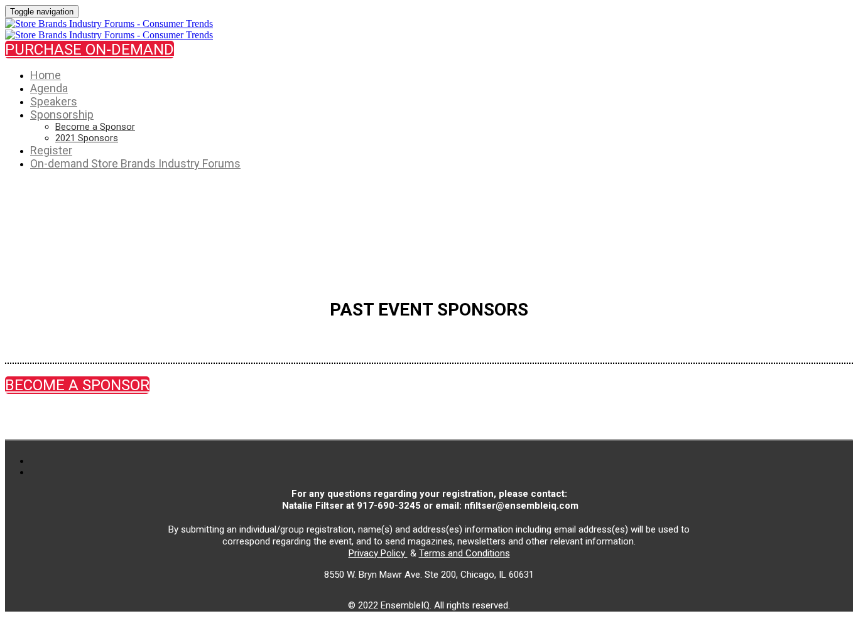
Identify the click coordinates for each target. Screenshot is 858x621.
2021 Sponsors (86, 138)
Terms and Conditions (464, 553)
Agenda (49, 88)
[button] (89, 49)
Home (45, 75)
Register (51, 150)
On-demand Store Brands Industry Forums (135, 163)
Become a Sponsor (95, 126)
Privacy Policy (378, 553)
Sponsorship (62, 114)
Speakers (53, 101)
